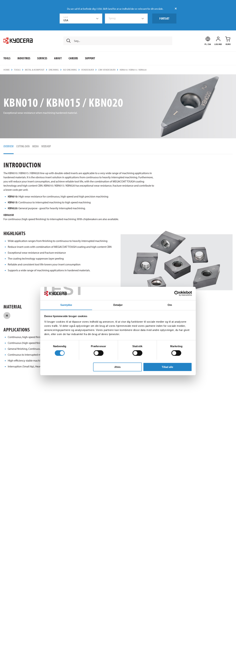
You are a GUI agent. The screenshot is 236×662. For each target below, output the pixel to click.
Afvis (117, 366)
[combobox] (81, 18)
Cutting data (23, 146)
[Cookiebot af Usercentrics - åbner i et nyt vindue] (177, 293)
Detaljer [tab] (118, 304)
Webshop (46, 146)
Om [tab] (170, 304)
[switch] (98, 353)
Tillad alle (167, 366)
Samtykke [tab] (66, 304)
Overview (8, 146)
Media (35, 146)
